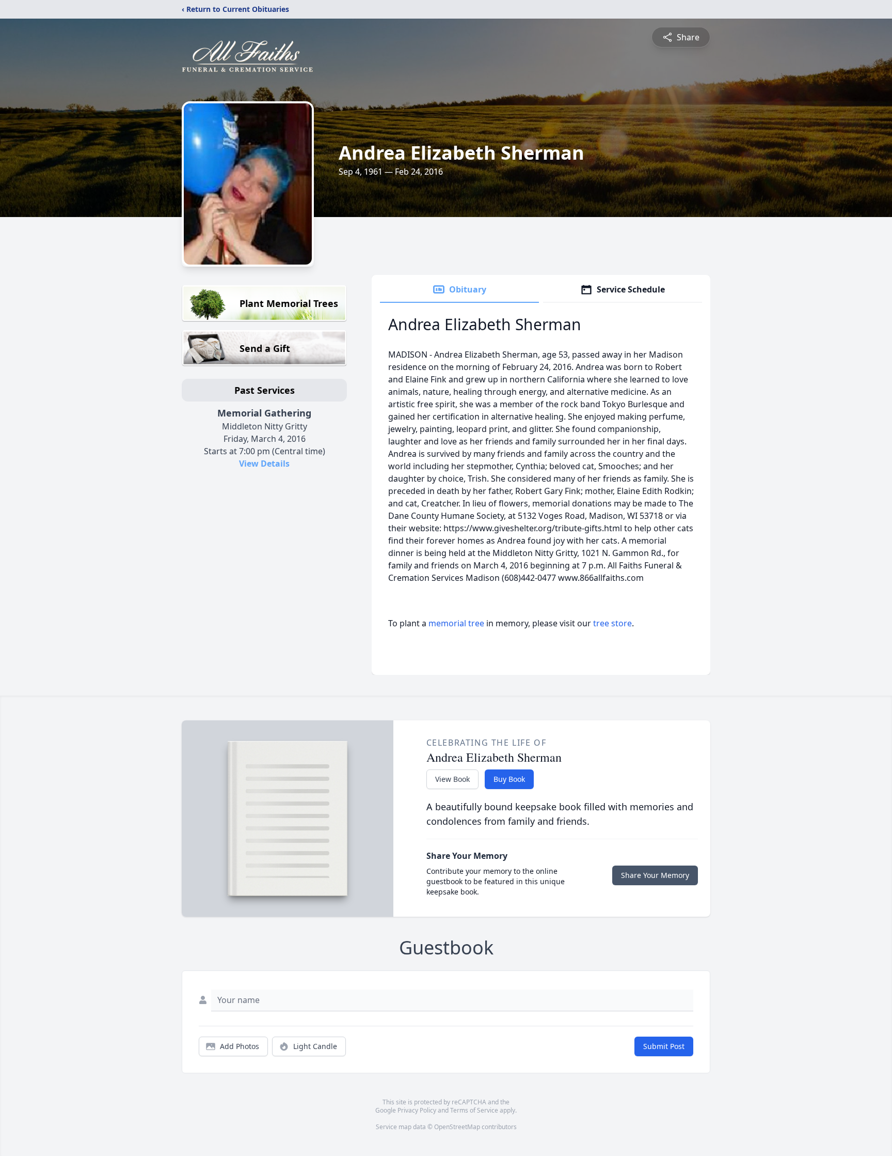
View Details (264, 463)
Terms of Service (474, 1110)
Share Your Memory (655, 875)
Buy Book (509, 779)
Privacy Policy (416, 1110)
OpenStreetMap (457, 1126)
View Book (452, 779)
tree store (612, 623)
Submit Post (663, 1046)
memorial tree (456, 623)
